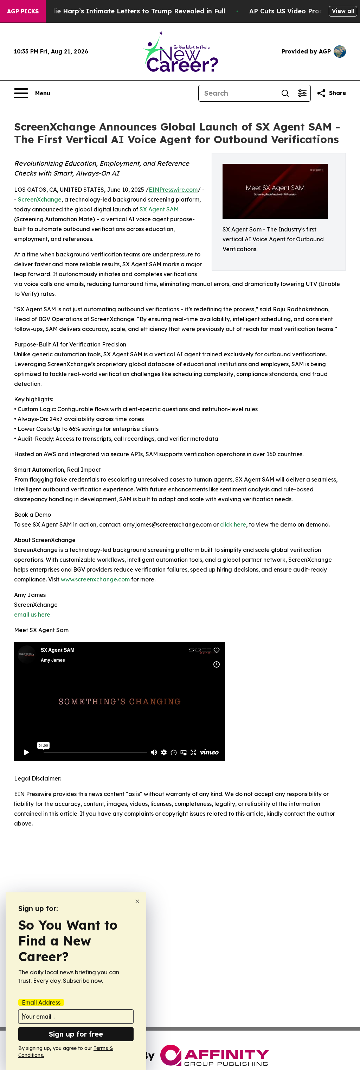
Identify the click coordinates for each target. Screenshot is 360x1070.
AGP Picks (23, 11)
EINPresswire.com (173, 189)
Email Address (41, 1002)
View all (343, 10)
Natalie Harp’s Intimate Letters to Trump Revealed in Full (131, 11)
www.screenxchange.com (95, 579)
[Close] (137, 901)
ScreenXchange (40, 199)
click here (233, 524)
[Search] (285, 93)
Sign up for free (76, 1034)
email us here (32, 614)
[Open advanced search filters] (302, 93)
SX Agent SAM (159, 209)
